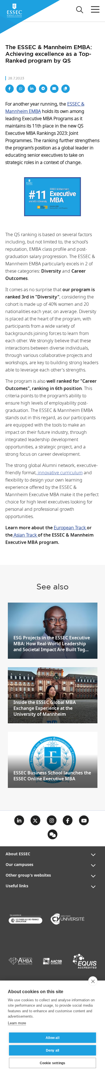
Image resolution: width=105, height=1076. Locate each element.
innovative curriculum (60, 473)
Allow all (52, 1038)
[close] (92, 981)
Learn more (17, 1023)
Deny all (52, 1050)
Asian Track (25, 535)
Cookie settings (53, 1063)
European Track (70, 528)
